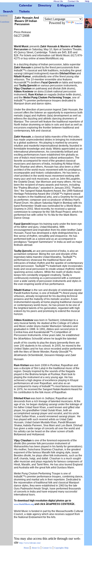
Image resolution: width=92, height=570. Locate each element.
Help (66, 548)
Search (4, 11)
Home (26, 548)
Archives (3, 15)
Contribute (4, 22)
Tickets (20, 11)
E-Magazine (59, 5)
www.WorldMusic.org (24, 504)
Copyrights (59, 548)
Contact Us (47, 548)
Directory (39, 5)
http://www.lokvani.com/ (30, 543)
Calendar (20, 5)
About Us (35, 548)
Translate (78, 23)
